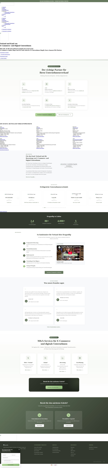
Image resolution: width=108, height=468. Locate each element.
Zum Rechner (39, 425)
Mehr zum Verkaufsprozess (63, 114)
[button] (1, 126)
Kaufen (3, 8)
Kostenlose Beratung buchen (53, 387)
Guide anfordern (11, 464)
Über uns (4, 14)
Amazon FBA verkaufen (38, 447)
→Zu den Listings (3, 58)
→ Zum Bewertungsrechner (5, 54)
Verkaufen (4, 7)
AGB (104, 461)
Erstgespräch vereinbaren (6, 29)
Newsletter (72, 455)
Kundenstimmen (7, 13)
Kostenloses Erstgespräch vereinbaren (44, 114)
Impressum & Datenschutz (97, 461)
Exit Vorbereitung (5, 10)
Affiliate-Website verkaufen (38, 454)
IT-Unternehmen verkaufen (38, 452)
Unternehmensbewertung (56, 450)
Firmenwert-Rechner (55, 452)
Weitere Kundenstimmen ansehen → (54, 326)
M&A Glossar (73, 450)
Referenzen (72, 447)
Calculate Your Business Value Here (61, 1)
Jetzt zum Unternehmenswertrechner (47, 1)
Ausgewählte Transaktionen (9, 12)
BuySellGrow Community (93, 447)
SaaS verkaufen (36, 450)
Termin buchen (68, 425)
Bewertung (4, 9)
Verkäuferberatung (55, 447)
